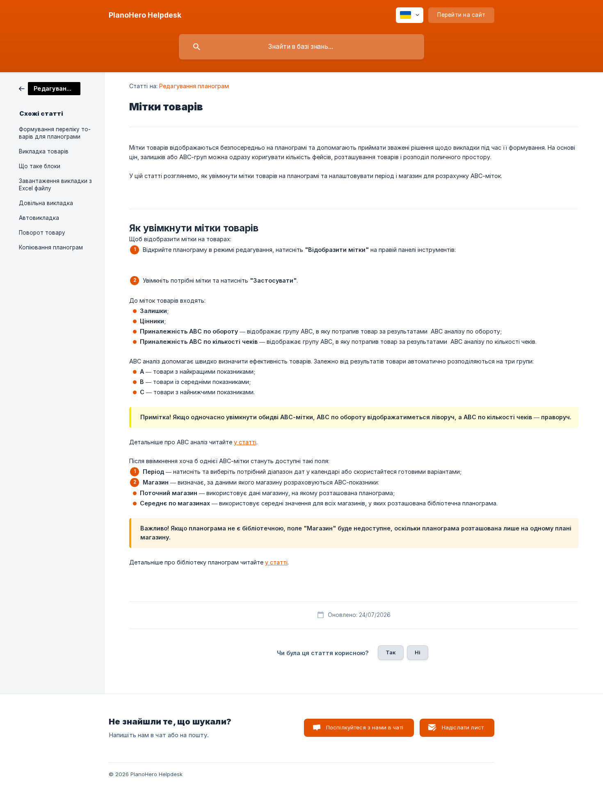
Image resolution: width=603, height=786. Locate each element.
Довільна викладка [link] (46, 203)
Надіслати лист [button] (463, 727)
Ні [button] (417, 652)
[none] (145, 15)
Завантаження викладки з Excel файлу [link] (55, 185)
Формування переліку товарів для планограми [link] (55, 133)
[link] (49, 88)
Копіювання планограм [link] (51, 247)
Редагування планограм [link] (194, 85)
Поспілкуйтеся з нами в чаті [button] (364, 727)
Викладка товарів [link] (44, 151)
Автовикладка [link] (39, 218)
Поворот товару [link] (42, 232)
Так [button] (391, 652)
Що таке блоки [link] (39, 166)
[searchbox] (301, 46)
